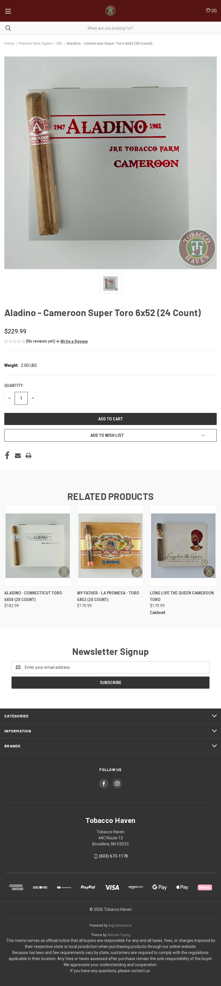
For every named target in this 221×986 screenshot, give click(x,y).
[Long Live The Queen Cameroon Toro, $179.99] (183, 545)
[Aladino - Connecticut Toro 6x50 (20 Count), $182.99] (37, 545)
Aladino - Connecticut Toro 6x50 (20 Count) (33, 596)
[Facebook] (7, 456)
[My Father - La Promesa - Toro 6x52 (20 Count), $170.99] (110, 545)
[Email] (18, 456)
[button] (72, 341)
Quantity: (14, 385)
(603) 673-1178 (113, 856)
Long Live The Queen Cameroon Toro (182, 596)
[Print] (28, 456)
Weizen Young (118, 935)
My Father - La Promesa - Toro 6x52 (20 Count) (108, 596)
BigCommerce (120, 925)
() (214, 10)
